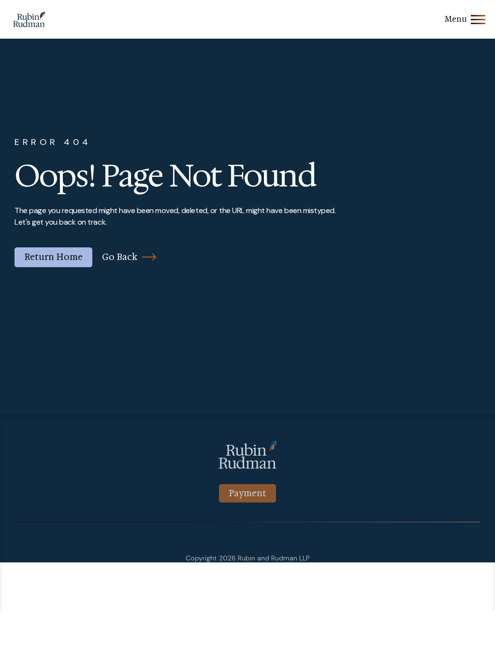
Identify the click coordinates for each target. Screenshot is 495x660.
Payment (247, 493)
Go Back (119, 257)
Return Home (53, 257)
